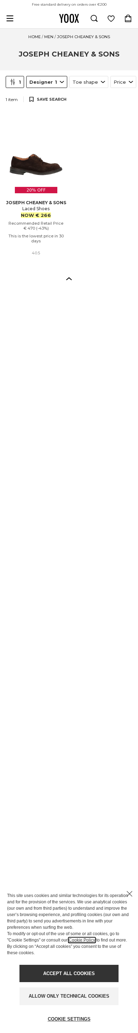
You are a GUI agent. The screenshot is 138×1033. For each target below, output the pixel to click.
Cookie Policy (82, 940)
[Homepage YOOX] (69, 18)
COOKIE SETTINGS (69, 1019)
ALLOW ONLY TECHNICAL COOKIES (69, 996)
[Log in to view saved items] (111, 18)
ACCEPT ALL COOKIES (69, 973)
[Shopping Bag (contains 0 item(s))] (128, 18)
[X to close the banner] (129, 894)
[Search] (94, 18)
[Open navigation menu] (10, 18)
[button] (69, 278)
